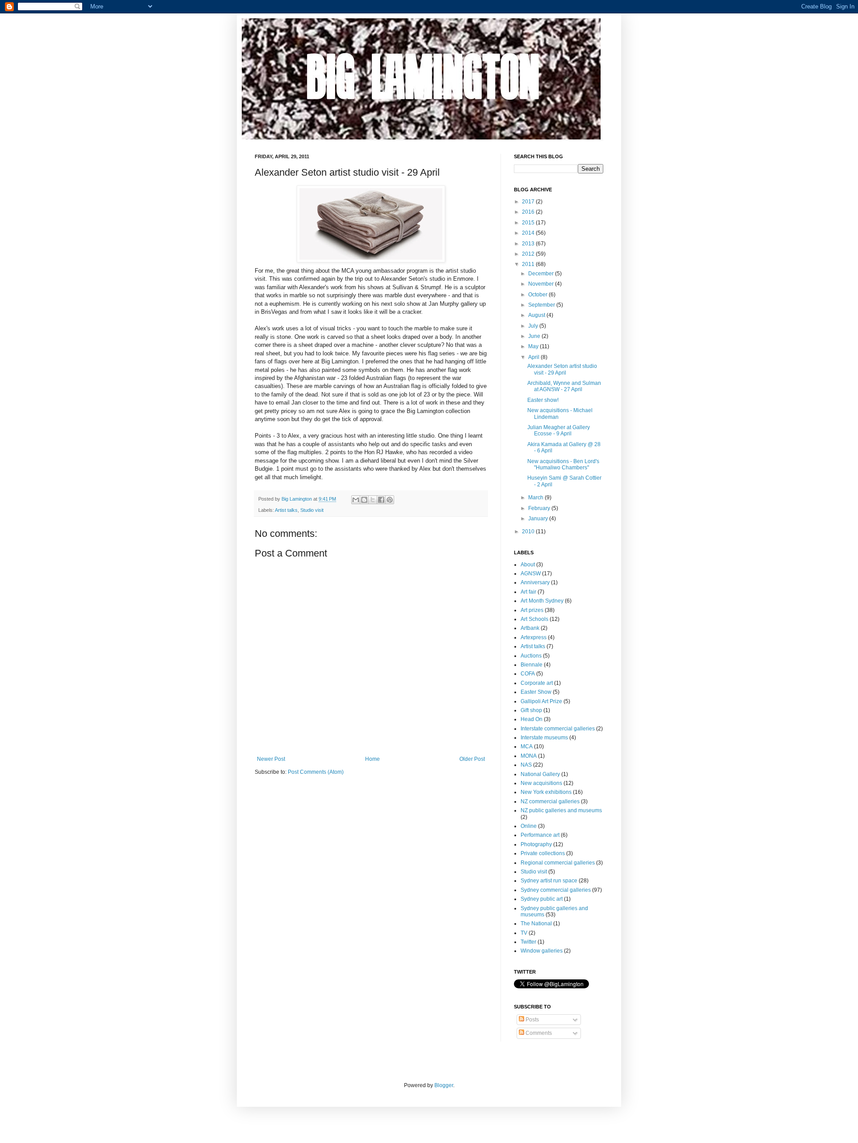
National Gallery (540, 774)
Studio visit (312, 510)
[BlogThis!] (364, 499)
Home (372, 759)
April (534, 357)
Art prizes (532, 610)
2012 (529, 254)
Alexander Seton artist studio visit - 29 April (562, 369)
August (537, 315)
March (536, 497)
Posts (531, 1019)
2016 (529, 212)
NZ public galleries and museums (561, 810)
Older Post (472, 759)
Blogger (443, 1085)
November (541, 284)
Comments (538, 1033)
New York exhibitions (546, 792)
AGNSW (531, 573)
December (541, 273)
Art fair (528, 592)
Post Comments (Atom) (316, 772)
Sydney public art (542, 899)
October (538, 294)
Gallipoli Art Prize (541, 701)
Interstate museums (544, 737)
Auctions (531, 656)
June (535, 336)
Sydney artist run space (549, 880)
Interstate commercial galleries (558, 728)
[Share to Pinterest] (389, 499)
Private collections (543, 853)
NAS (526, 765)
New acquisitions (541, 783)
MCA (527, 746)
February (539, 508)
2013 (529, 243)
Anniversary (535, 582)
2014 (529, 233)
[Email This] (355, 499)
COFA (528, 674)
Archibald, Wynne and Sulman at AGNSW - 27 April (564, 386)
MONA (529, 756)
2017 (529, 201)
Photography (536, 844)
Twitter (528, 942)
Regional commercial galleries (558, 863)
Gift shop (531, 710)
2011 (529, 264)
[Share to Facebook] (381, 499)
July (533, 326)
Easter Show (536, 692)
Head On (532, 719)
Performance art (540, 835)
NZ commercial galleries (550, 801)
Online (529, 826)
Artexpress (534, 637)
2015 (529, 222)
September (542, 305)
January (538, 518)
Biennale (532, 665)
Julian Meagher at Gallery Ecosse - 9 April (558, 430)
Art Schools (534, 619)
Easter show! (543, 400)
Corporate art (537, 683)
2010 (529, 531)
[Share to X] (372, 499)
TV (524, 933)
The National (536, 923)
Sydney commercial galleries (556, 890)
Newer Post (271, 759)
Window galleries (542, 951)
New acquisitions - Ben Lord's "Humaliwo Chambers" (563, 464)
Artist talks (286, 510)
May (534, 346)
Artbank (530, 628)
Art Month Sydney (542, 601)
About (528, 564)
